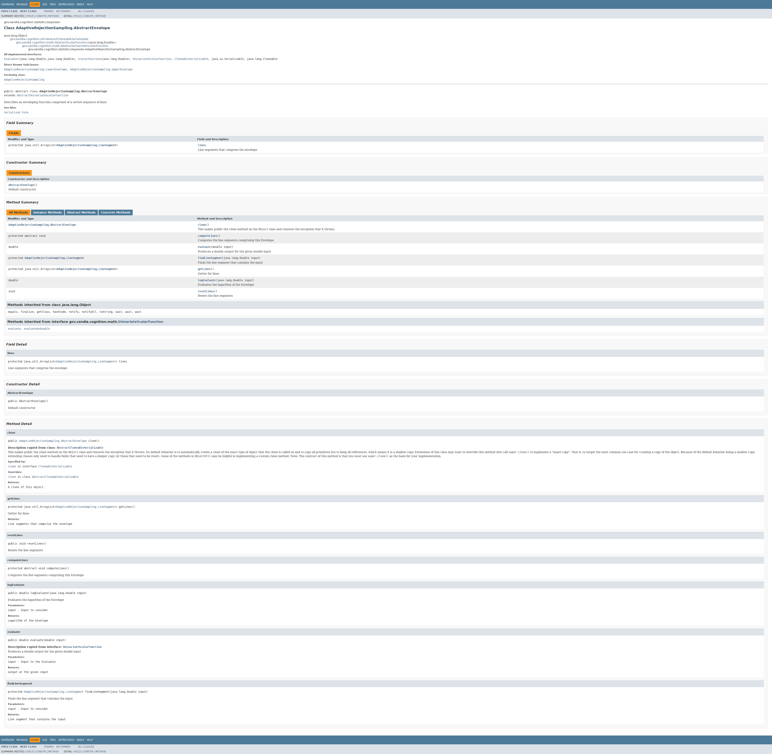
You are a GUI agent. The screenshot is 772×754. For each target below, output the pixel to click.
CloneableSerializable (191, 59)
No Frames (63, 11)
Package (22, 4)
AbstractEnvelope (21, 185)
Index (80, 4)
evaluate (204, 246)
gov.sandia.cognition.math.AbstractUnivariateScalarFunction (65, 45)
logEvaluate (207, 280)
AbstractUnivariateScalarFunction (42, 95)
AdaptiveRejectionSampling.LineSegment (86, 145)
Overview (7, 4)
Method (53, 16)
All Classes (86, 11)
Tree (53, 4)
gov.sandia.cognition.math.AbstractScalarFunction (51, 42)
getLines (204, 269)
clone (202, 224)
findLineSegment (210, 258)
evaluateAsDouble (37, 328)
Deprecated (66, 4)
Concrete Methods (115, 212)
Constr (41, 16)
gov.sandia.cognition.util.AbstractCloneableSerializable (49, 39)
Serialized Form (16, 112)
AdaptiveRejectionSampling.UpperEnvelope (101, 69)
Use (44, 4)
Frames (49, 11)
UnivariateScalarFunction (152, 59)
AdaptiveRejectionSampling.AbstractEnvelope (42, 224)
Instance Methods (47, 212)
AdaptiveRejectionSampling (24, 79)
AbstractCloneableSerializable (80, 447)
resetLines (206, 291)
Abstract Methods (81, 212)
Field (30, 16)
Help (90, 4)
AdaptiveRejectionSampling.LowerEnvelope (35, 69)
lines (202, 145)
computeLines (207, 235)
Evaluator (11, 59)
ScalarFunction (89, 59)
